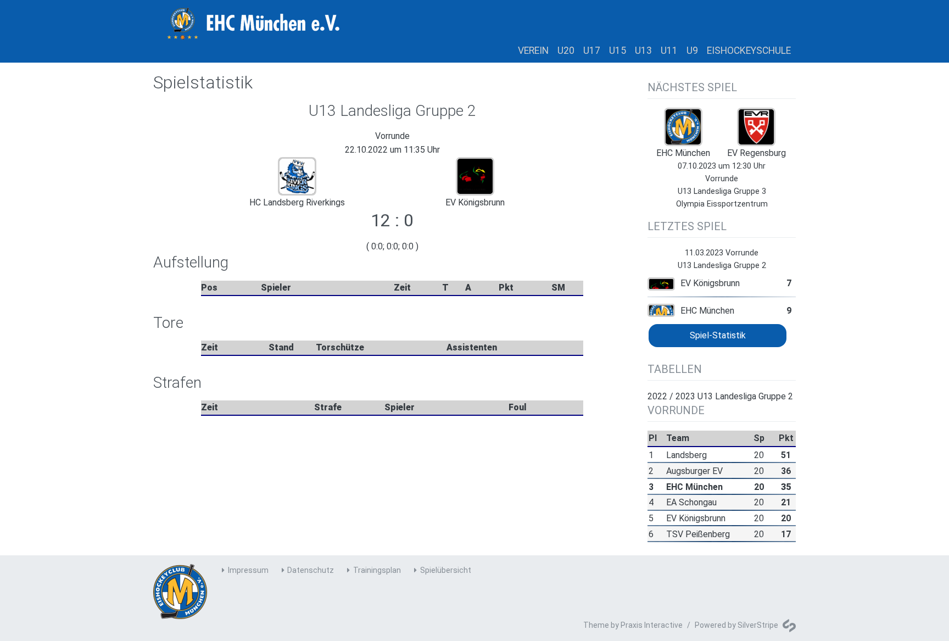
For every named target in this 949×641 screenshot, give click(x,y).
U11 (669, 50)
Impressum (248, 570)
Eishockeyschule (749, 50)
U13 (643, 50)
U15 (617, 50)
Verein (533, 50)
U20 (565, 50)
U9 (692, 50)
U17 (591, 50)
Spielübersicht (445, 570)
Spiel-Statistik (718, 335)
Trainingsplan (377, 570)
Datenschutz (310, 570)
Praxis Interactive (652, 625)
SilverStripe (758, 625)
